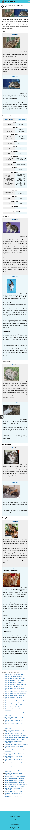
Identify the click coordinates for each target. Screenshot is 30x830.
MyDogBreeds (15, 824)
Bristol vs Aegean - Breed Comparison (14, 791)
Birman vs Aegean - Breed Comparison (14, 782)
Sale (17, 34)
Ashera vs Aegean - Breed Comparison (14, 766)
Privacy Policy (15, 814)
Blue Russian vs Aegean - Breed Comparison (16, 784)
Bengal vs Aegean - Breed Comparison (14, 778)
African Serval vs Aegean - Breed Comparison (16, 737)
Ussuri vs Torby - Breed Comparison (14, 682)
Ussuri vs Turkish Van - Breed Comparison (15, 693)
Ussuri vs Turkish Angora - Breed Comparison (16, 691)
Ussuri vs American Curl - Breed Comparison (16, 712)
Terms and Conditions (15, 816)
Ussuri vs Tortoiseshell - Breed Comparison (15, 684)
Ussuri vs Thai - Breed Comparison (13, 676)
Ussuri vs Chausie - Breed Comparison (14, 706)
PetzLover (15, 819)
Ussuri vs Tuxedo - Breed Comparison (14, 695)
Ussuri (13, 34)
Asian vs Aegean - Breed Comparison (14, 768)
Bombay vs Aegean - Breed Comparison (15, 786)
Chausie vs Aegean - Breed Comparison (15, 739)
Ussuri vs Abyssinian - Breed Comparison (15, 701)
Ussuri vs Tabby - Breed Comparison (14, 674)
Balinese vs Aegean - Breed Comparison (15, 776)
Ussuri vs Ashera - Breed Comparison (14, 733)
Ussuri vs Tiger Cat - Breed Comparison (15, 678)
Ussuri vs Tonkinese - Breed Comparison (15, 680)
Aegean (13, 76)
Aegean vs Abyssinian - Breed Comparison (15, 735)
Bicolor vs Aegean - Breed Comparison (14, 780)
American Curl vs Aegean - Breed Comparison (16, 744)
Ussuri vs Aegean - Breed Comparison (14, 703)
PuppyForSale (15, 822)
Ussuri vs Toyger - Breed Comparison (14, 686)
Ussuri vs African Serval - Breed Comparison (16, 704)
